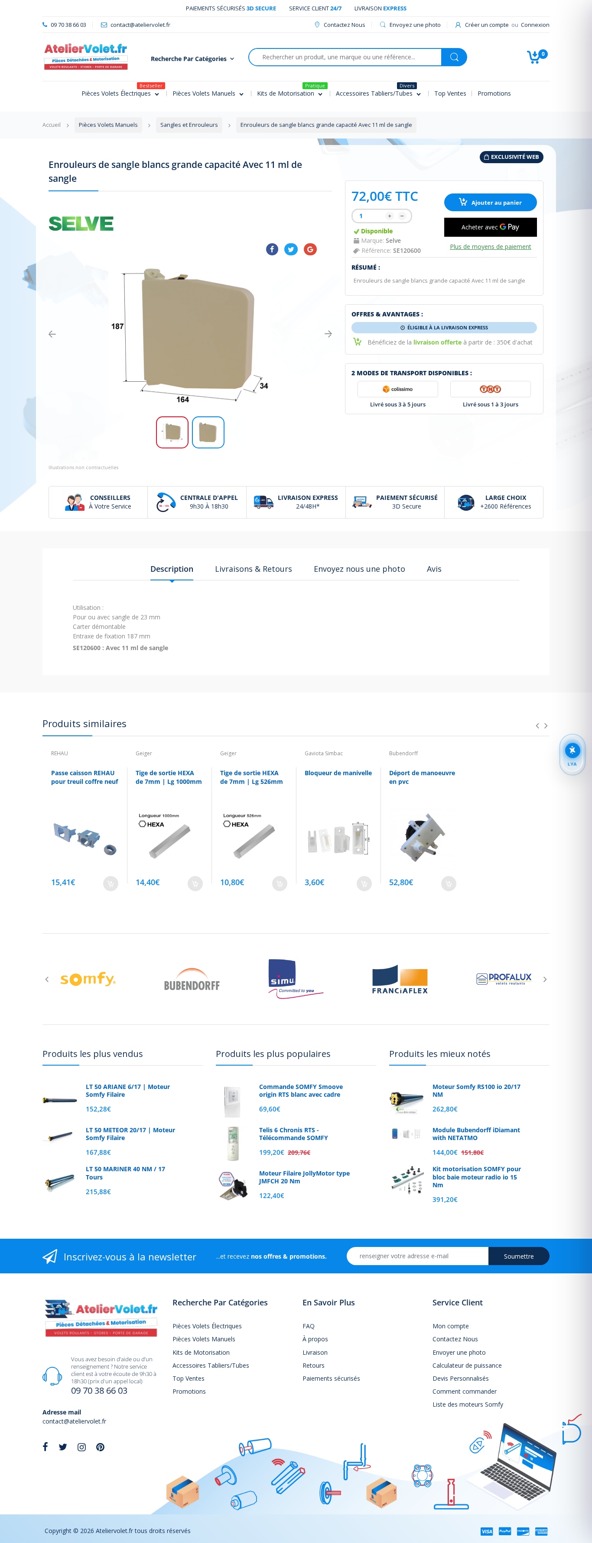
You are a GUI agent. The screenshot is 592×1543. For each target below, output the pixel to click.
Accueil (51, 125)
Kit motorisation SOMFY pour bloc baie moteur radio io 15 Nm (477, 1177)
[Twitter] (291, 249)
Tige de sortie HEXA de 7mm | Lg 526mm (251, 777)
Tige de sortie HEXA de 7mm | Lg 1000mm (169, 777)
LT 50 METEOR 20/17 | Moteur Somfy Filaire (130, 1134)
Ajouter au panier (496, 202)
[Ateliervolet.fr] (85, 56)
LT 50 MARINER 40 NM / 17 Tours (125, 1173)
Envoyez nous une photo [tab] (359, 569)
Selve (393, 240)
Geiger (144, 753)
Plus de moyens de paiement (490, 247)
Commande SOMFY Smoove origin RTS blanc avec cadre (301, 1090)
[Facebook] (272, 249)
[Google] (310, 249)
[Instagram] (82, 1447)
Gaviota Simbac (324, 753)
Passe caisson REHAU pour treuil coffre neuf (84, 777)
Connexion (535, 25)
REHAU (59, 753)
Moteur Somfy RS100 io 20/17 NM (476, 1090)
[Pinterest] (100, 1447)
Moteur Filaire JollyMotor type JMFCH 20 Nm (304, 1177)
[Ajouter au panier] (110, 883)
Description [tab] (171, 569)
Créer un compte (487, 25)
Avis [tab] (434, 569)
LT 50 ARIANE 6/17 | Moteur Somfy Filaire (128, 1090)
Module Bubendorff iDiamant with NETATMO (476, 1134)
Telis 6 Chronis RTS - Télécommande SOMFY (293, 1134)
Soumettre (519, 1256)
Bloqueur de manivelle (338, 773)
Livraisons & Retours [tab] (253, 569)
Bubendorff (403, 753)
